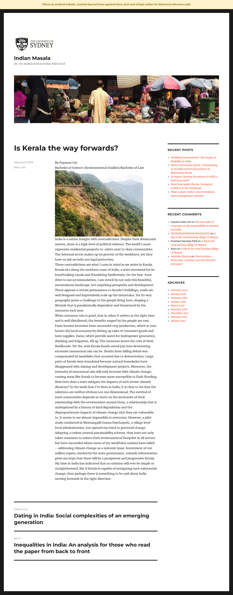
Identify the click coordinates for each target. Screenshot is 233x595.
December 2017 (180, 313)
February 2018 (179, 309)
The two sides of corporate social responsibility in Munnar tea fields (195, 225)
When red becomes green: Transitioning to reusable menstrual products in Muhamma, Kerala (194, 169)
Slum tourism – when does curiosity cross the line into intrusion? (193, 260)
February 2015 (179, 317)
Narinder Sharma (181, 256)
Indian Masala (32, 58)
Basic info (19, 167)
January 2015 (178, 320)
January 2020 (178, 294)
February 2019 (179, 298)
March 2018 (177, 305)
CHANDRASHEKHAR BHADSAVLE (190, 233)
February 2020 (179, 290)
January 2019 (178, 301)
